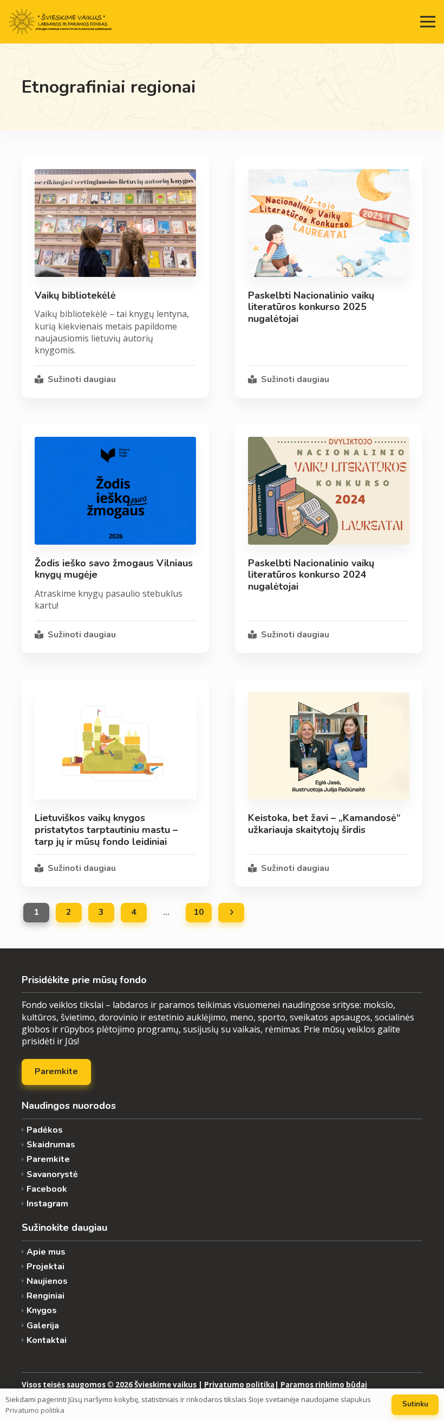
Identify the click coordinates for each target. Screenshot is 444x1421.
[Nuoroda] (60, 22)
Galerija (43, 1326)
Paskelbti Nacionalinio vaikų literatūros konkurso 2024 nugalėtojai (311, 575)
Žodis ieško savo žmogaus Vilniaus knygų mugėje (114, 569)
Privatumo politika (239, 1385)
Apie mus (46, 1252)
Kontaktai (47, 1340)
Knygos (42, 1311)
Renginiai (45, 1296)
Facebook (47, 1189)
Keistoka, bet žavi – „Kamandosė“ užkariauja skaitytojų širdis (324, 823)
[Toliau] (231, 912)
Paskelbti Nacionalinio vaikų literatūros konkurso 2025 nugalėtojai (311, 307)
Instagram (47, 1204)
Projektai (45, 1267)
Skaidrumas (51, 1145)
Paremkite (48, 1159)
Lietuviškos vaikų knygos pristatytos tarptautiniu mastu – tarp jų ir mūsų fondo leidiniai (106, 829)
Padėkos (45, 1130)
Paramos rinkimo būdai (323, 1385)
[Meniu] (427, 21)
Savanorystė (52, 1175)
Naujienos (47, 1281)
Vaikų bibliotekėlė (75, 295)
